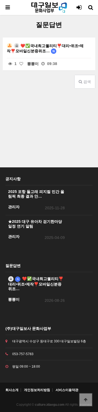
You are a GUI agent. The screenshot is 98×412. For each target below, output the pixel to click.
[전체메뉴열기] (7, 7)
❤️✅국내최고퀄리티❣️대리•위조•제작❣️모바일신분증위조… (45, 48)
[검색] (90, 7)
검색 (86, 81)
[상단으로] (86, 400)
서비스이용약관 (67, 390)
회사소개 (12, 390)
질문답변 (13, 265)
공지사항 (13, 179)
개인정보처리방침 (37, 390)
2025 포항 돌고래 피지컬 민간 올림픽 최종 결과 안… (36, 193)
